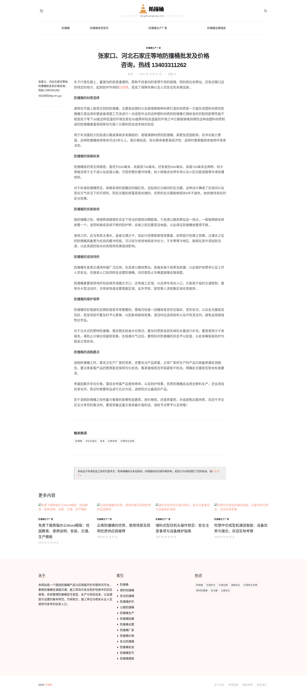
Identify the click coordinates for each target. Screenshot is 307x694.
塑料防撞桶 (127, 590)
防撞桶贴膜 (127, 618)
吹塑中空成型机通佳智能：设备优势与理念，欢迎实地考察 (241, 528)
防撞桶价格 (127, 635)
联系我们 (262, 684)
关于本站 (219, 684)
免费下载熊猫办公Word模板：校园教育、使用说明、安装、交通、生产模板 (65, 531)
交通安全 (210, 585)
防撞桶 (123, 87)
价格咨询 (112, 441)
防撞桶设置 (127, 624)
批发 (102, 441)
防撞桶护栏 (127, 601)
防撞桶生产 (127, 613)
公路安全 (225, 590)
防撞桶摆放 (127, 658)
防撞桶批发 (127, 647)
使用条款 (233, 684)
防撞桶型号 (127, 652)
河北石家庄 (91, 441)
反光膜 (214, 590)
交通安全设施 (127, 441)
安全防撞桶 (127, 595)
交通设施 (223, 585)
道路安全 (235, 585)
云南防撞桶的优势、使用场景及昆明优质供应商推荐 (123, 528)
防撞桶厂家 (127, 630)
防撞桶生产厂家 (153, 48)
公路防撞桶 (127, 607)
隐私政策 (248, 684)
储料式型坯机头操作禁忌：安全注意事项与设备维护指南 (182, 528)
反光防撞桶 (127, 641)
